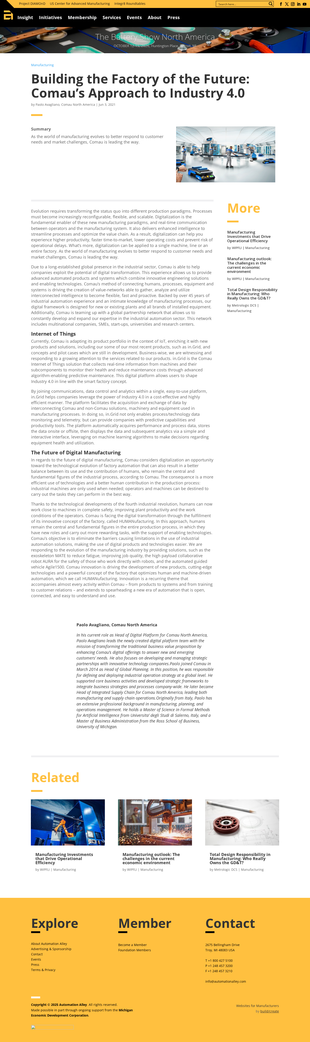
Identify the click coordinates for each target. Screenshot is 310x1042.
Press (35, 964)
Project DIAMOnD (32, 3)
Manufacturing (42, 65)
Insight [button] (25, 17)
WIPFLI (237, 248)
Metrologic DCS (244, 305)
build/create (269, 1011)
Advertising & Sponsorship (51, 949)
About (155, 17)
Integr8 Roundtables (129, 3)
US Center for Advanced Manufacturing (80, 3)
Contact (37, 954)
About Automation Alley (49, 943)
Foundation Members (134, 950)
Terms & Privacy (43, 970)
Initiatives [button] (50, 17)
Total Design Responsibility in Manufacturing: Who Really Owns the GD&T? (252, 294)
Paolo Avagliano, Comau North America (65, 104)
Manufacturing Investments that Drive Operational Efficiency (249, 236)
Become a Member (132, 945)
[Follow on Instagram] (292, 4)
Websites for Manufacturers (257, 1006)
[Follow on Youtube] (304, 4)
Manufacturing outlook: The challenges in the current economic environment (249, 265)
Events (134, 17)
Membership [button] (82, 17)
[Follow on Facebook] (281, 4)
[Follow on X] (286, 4)
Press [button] (173, 17)
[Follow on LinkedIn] (298, 4)
